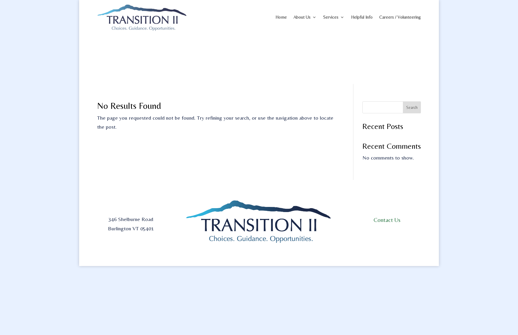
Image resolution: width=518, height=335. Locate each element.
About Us (302, 16)
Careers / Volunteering (400, 16)
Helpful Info (362, 16)
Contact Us (387, 219)
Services (330, 16)
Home (281, 16)
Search (412, 107)
